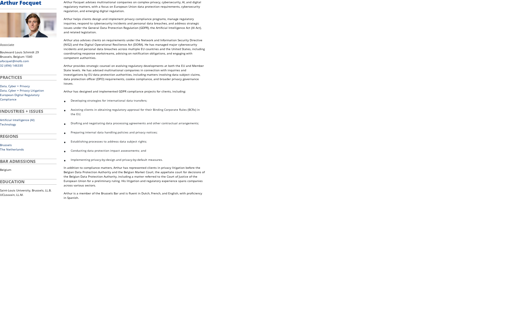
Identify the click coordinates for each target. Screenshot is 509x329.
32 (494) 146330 (11, 65)
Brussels (6, 145)
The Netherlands (12, 149)
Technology (8, 124)
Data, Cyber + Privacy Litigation (22, 90)
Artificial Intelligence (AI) (17, 120)
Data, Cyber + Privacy (15, 86)
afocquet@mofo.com (14, 61)
